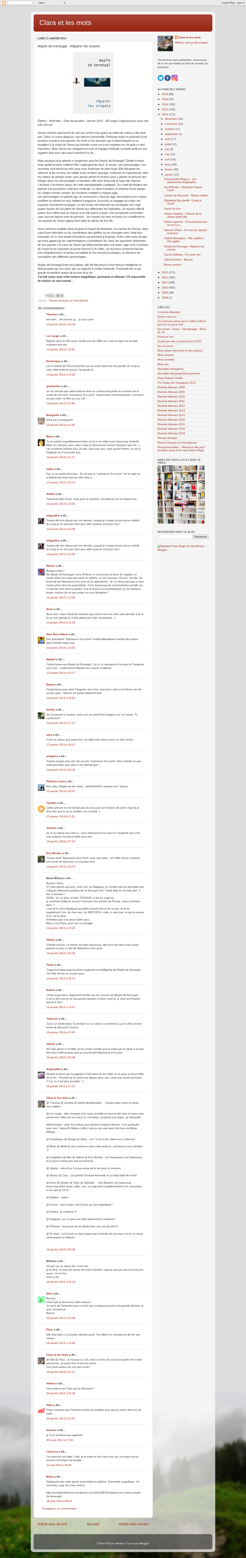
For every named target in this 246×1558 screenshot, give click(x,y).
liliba (49, 1405)
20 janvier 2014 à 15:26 (60, 1393)
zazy (49, 734)
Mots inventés (166, 359)
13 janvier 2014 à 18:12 (60, 744)
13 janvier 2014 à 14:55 (60, 647)
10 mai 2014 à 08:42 (58, 1465)
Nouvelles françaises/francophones (179, 373)
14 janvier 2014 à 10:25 (60, 928)
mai (167, 154)
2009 (165, 292)
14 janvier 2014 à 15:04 (60, 953)
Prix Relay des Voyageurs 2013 (177, 382)
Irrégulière (53, 515)
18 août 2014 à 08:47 (59, 1501)
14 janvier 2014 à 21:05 (60, 1032)
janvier (169, 174)
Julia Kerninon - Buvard (178, 259)
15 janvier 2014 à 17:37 (60, 1086)
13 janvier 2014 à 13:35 (60, 503)
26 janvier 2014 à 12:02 (60, 1418)
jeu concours (165, 346)
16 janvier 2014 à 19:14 (60, 1281)
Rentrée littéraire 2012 (171, 405)
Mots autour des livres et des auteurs (180, 350)
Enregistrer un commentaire (59, 1508)
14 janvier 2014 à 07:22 (60, 841)
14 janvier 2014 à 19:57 (60, 1007)
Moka (49, 1476)
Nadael (50, 659)
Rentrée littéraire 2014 (171, 415)
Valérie (50, 939)
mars (168, 164)
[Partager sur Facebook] (58, 295)
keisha (50, 709)
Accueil (93, 1524)
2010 (165, 287)
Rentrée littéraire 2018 (171, 428)
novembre (171, 123)
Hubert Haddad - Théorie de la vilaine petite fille (182, 215)
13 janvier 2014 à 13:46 (60, 597)
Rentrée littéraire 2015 (171, 419)
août (168, 139)
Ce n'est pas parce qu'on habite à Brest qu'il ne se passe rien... (182, 323)
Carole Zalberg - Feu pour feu (182, 254)
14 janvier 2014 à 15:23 (60, 978)
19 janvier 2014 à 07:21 (60, 1372)
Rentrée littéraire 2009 (171, 392)
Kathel (50, 990)
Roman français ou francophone (68, 300)
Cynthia (51, 803)
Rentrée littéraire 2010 (171, 396)
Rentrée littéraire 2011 (171, 401)
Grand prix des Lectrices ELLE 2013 (180, 341)
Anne (49, 609)
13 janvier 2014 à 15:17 (60, 672)
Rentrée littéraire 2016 (171, 424)
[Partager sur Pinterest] (62, 295)
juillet (168, 144)
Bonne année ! (173, 264)
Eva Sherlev (54, 853)
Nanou (50, 565)
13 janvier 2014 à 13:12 (60, 482)
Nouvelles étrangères (171, 368)
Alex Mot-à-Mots (57, 634)
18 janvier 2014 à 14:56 (60, 1343)
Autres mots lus (167, 316)
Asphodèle (53, 1069)
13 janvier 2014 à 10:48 (60, 324)
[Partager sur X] (55, 295)
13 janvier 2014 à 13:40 (60, 529)
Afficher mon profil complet (191, 42)
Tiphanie (52, 1018)
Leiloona (52, 1451)
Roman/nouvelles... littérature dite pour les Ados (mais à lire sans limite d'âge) (181, 449)
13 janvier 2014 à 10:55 (60, 374)
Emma (50, 684)
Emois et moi (165, 336)
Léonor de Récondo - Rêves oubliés (186, 195)
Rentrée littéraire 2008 (171, 387)
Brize (49, 436)
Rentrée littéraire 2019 (171, 433)
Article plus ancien (134, 1524)
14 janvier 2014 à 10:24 (60, 866)
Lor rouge (52, 336)
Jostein (51, 828)
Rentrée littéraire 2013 (171, 410)
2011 (165, 282)
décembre (171, 118)
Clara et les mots (65, 23)
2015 (165, 109)
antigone (52, 756)
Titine (50, 964)
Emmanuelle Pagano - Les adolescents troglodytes (180, 181)
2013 (165, 272)
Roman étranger (168, 438)
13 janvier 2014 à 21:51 (60, 816)
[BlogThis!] (51, 295)
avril (168, 159)
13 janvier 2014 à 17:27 (60, 723)
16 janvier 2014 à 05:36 (60, 1249)
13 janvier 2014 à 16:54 (60, 698)
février (169, 169)
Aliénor (51, 1383)
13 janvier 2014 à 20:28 (60, 769)
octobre (170, 129)
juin (167, 149)
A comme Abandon (169, 312)
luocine (51, 1430)
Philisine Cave (55, 781)
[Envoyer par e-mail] (47, 295)
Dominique (53, 361)
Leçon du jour (172, 208)
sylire (49, 469)
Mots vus (163, 364)
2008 (165, 297)
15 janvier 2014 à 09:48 (60, 1057)
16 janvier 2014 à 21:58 (60, 1318)
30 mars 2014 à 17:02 (59, 1440)
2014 (165, 114)
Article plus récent (52, 1524)
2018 (165, 99)
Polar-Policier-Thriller (170, 378)
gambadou (53, 386)
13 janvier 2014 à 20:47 (60, 791)
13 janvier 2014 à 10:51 (60, 349)
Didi (49, 1293)
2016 (165, 104)
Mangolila (52, 415)
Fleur (49, 1329)
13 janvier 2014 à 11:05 (60, 403)
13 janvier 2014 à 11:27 (60, 457)
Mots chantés (166, 355)
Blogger (144, 1543)
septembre (172, 134)
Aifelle (50, 494)
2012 (165, 277)
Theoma (51, 314)
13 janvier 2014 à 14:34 (60, 622)
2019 (165, 94)
